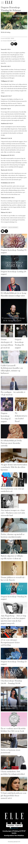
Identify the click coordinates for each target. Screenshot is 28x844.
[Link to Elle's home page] (14, 816)
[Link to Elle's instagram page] (7, 823)
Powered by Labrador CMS (14, 841)
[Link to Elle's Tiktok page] (16, 823)
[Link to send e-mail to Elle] (21, 823)
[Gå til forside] (8, 2)
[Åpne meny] (2, 2)
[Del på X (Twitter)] (15, 43)
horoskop (4, 227)
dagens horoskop (13, 227)
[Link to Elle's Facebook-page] (11, 823)
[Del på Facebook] (12, 43)
